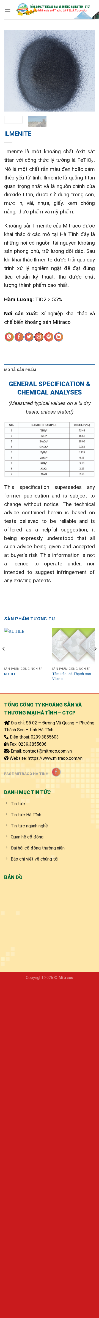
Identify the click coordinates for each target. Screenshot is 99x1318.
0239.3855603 (45, 737)
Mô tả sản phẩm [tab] (20, 370)
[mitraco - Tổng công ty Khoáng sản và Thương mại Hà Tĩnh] (53, 9)
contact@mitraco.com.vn (47, 751)
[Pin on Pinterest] (48, 337)
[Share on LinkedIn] (58, 337)
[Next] (86, 71)
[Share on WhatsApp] (9, 337)
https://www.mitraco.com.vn (55, 758)
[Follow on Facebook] (56, 772)
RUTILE (10, 674)
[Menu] (7, 9)
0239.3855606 (32, 744)
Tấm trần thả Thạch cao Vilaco (71, 676)
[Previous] (13, 71)
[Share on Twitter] (29, 337)
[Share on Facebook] (19, 337)
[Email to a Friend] (38, 337)
